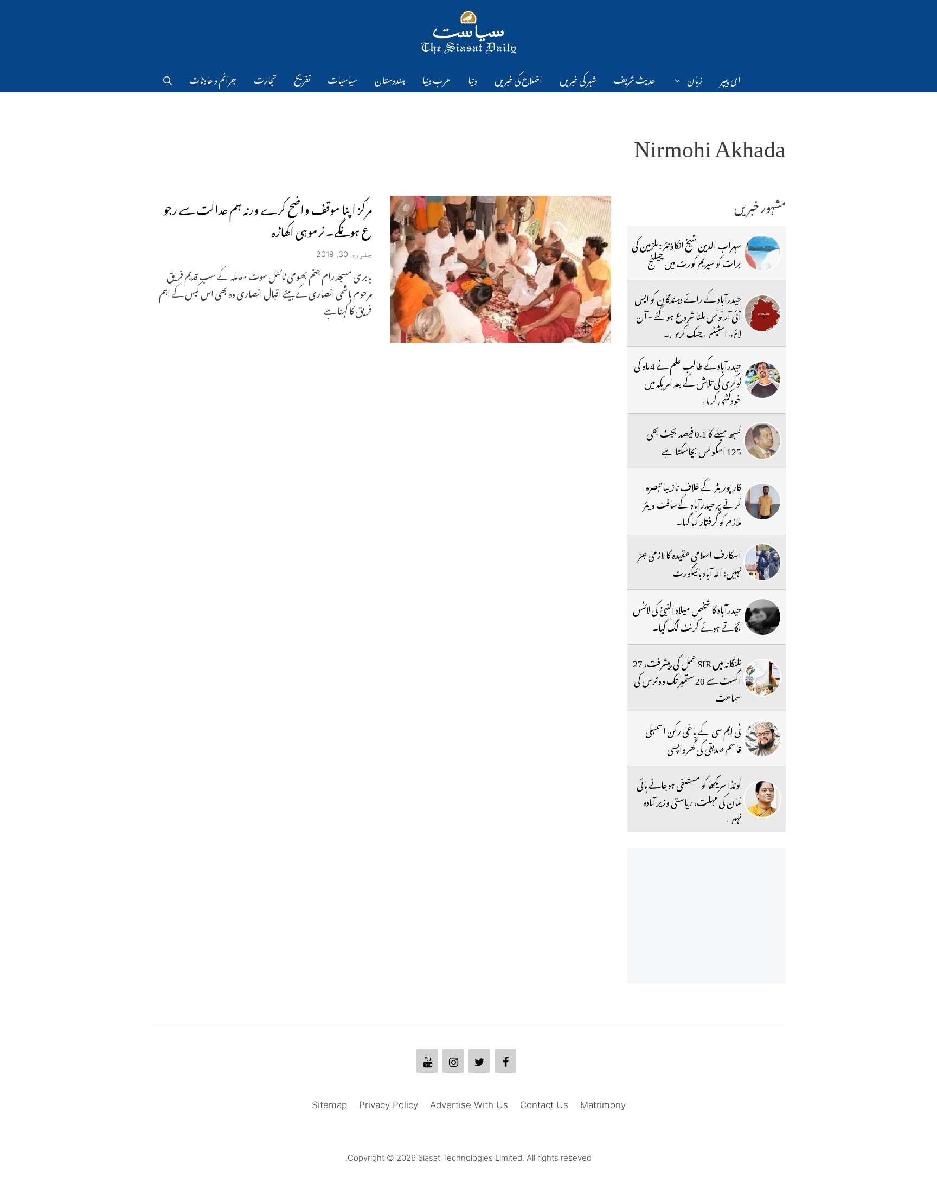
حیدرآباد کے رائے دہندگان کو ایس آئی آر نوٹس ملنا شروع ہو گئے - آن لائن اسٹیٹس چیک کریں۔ (687, 315)
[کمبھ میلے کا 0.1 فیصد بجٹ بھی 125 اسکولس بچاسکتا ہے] (762, 441)
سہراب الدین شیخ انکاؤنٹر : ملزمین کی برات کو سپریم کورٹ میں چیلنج (686, 252)
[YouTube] (427, 1061)
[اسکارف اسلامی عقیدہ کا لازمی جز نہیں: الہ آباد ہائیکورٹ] (762, 562)
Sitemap (329, 1104)
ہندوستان (390, 78)
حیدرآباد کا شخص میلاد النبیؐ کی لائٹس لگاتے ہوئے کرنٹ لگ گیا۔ (687, 616)
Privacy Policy (388, 1104)
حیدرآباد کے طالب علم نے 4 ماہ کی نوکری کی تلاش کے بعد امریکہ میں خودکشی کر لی (687, 381)
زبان (695, 78)
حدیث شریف (635, 78)
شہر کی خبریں (578, 78)
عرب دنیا (436, 78)
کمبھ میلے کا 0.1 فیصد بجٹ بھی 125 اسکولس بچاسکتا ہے (693, 440)
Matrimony (603, 1104)
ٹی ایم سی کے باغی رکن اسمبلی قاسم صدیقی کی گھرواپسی (693, 738)
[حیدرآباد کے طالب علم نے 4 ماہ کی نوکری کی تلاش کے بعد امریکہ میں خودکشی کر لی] (762, 380)
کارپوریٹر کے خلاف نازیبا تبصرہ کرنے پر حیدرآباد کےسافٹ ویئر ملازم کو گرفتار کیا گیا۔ (692, 503)
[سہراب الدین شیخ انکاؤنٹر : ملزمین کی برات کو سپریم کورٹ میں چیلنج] (762, 253)
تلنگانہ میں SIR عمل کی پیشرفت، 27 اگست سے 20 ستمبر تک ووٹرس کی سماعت (687, 679)
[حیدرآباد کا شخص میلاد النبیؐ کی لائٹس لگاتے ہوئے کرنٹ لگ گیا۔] (762, 617)
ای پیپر (730, 78)
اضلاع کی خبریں (518, 78)
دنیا (472, 78)
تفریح (302, 78)
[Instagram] (453, 1061)
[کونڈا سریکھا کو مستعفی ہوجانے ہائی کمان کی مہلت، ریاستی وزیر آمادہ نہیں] (762, 799)
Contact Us (544, 1104)
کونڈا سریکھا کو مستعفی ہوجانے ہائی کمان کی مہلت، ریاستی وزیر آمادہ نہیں (689, 800)
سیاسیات (342, 78)
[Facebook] (505, 1061)
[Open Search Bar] (168, 78)
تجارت (265, 78)
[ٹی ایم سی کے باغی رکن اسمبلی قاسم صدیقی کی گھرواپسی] (762, 738)
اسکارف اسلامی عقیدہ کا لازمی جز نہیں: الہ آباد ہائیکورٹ (689, 562)
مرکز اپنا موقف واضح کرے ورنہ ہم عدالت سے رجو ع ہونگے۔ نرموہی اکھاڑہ (267, 218)
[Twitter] (479, 1061)
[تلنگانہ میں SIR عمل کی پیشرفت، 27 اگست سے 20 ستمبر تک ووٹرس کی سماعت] (762, 678)
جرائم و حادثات (212, 78)
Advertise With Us (469, 1104)
